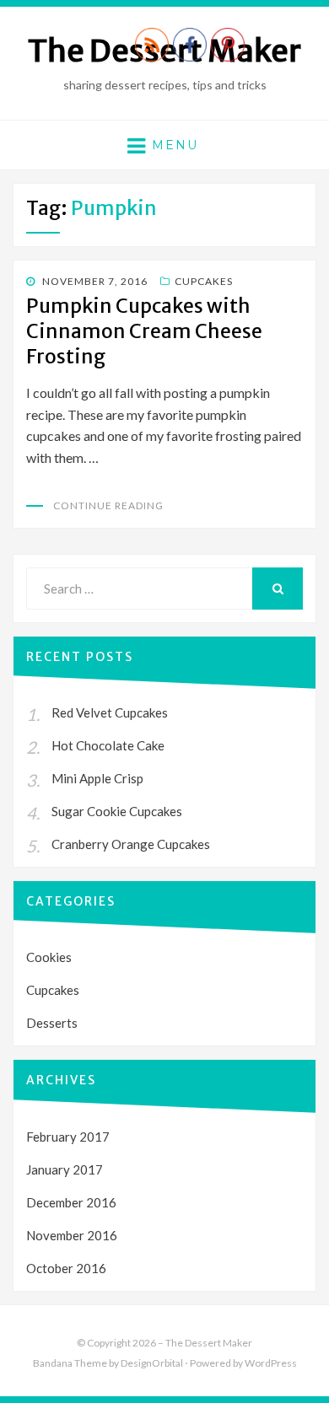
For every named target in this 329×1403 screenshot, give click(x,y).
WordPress (271, 1363)
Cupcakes (204, 281)
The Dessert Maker (208, 1342)
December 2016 (71, 1202)
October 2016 (66, 1268)
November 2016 (71, 1235)
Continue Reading (108, 505)
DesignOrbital (152, 1363)
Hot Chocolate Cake (107, 745)
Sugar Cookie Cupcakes (116, 811)
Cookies (49, 957)
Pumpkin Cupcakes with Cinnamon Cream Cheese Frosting (144, 330)
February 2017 (68, 1136)
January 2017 (64, 1169)
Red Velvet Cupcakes (109, 712)
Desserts (52, 1022)
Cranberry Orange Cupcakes (130, 844)
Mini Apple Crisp (97, 778)
